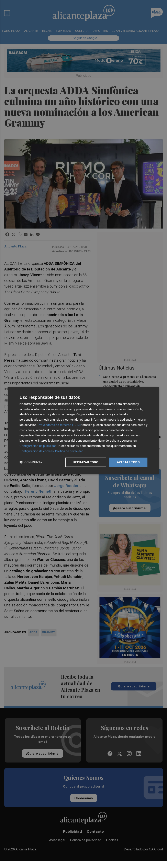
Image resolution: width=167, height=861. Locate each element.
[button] (31, 462)
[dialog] (83, 430)
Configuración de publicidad (38, 446)
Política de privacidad (69, 451)
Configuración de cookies (37, 451)
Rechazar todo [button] (85, 462)
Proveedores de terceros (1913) (59, 425)
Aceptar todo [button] (128, 462)
